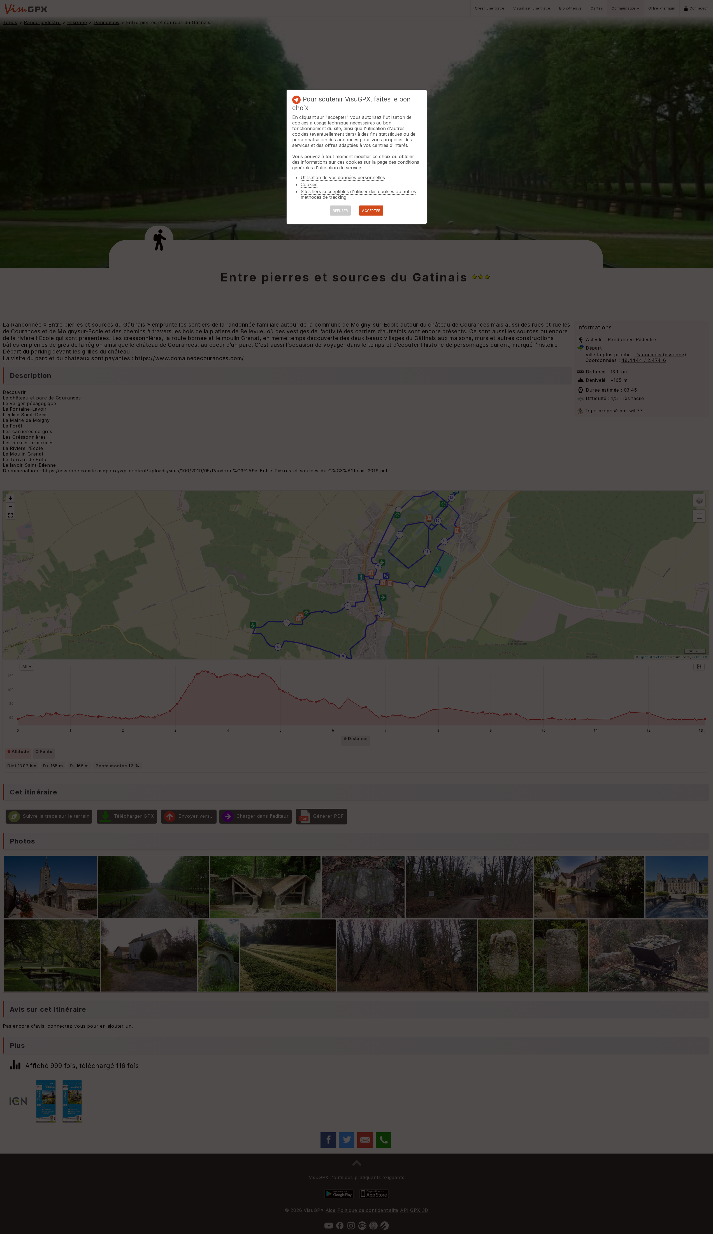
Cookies (309, 184)
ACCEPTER (371, 211)
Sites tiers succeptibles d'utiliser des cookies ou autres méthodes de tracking (358, 194)
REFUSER (340, 211)
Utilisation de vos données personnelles (343, 177)
